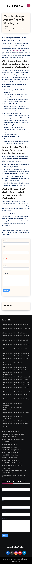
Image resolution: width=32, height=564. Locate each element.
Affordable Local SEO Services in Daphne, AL (16, 382)
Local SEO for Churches (9, 444)
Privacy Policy (6, 468)
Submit (6, 290)
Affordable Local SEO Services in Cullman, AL (16, 379)
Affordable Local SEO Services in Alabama (15, 333)
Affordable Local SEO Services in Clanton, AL (16, 377)
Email (5, 259)
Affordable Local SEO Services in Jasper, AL (15, 421)
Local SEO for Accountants (10, 431)
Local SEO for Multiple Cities (10, 460)
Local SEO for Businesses (10, 442)
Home (3, 429)
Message (6, 273)
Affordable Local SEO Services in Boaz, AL (15, 367)
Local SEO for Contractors (10, 447)
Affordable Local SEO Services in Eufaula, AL (16, 392)
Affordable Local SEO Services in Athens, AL (16, 353)
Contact (4, 426)
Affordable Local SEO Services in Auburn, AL (16, 356)
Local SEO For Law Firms (9, 457)
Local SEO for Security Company (12, 465)
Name (5, 241)
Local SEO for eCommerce (10, 452)
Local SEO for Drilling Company (11, 450)
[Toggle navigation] (3, 6)
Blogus (25, 559)
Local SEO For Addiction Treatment (13, 434)
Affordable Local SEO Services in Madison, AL (16, 423)
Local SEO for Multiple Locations (12, 463)
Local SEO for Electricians (10, 455)
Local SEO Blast (15, 6)
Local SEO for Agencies (9, 436)
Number (5, 266)
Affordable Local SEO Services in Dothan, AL (16, 385)
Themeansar (16, 561)
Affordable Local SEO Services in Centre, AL (16, 370)
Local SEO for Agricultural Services (13, 439)
